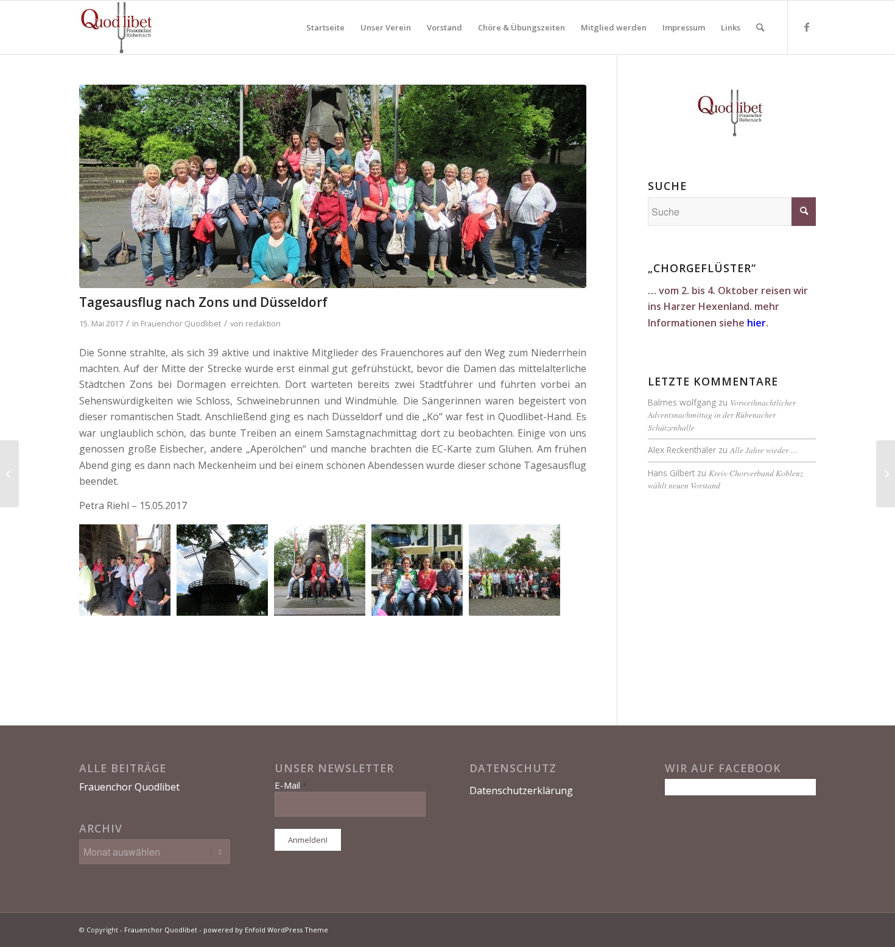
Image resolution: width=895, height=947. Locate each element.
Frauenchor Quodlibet (181, 323)
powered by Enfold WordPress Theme (265, 929)
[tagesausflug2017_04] (332, 186)
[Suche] (760, 27)
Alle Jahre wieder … (764, 450)
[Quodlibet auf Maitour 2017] (885, 473)
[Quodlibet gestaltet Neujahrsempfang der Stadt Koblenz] (9, 473)
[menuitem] (325, 27)
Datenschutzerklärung (521, 790)
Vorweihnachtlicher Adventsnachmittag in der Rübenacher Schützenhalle (722, 414)
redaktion (263, 323)
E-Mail (291, 785)
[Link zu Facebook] (807, 27)
